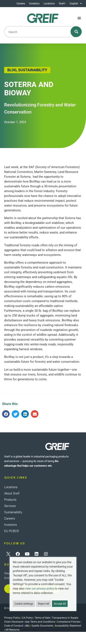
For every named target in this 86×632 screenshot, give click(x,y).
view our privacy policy (39, 588)
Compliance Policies (68, 621)
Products (10, 500)
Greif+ (62, 3)
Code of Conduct (13, 625)
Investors (34, 3)
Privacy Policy (12, 617)
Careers (20, 3)
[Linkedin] (36, 554)
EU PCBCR (11, 531)
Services (10, 506)
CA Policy (27, 617)
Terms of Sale (42, 617)
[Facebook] (18, 554)
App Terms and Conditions (40, 621)
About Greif (11, 493)
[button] (79, 18)
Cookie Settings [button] (24, 603)
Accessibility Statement (68, 625)
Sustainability (13, 512)
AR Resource (12, 629)
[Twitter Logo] (8, 554)
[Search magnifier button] (76, 31)
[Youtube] (27, 554)
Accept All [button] (60, 603)
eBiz (27, 625)
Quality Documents (42, 625)
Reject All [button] (43, 603)
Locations (49, 3)
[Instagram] (46, 554)
